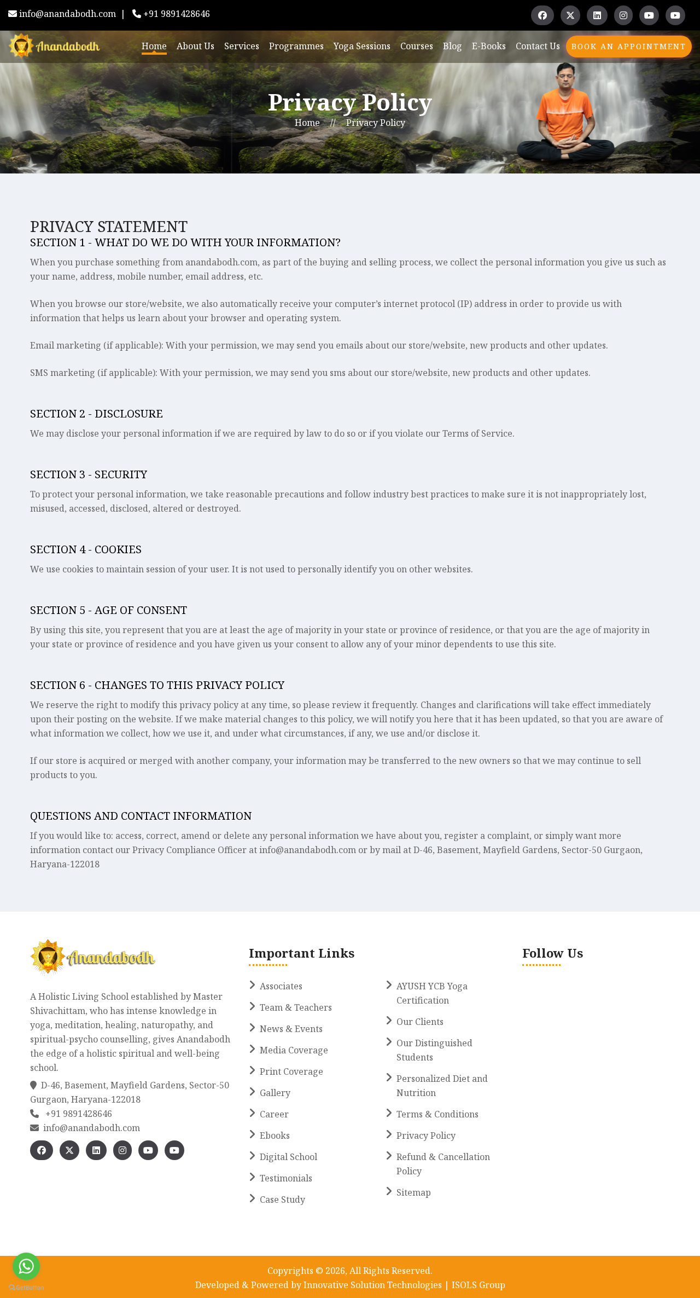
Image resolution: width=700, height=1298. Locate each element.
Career (274, 1114)
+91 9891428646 (176, 14)
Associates (281, 986)
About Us (195, 46)
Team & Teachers (296, 1007)
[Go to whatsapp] (26, 1266)
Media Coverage (294, 1050)
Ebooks (275, 1135)
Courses (416, 46)
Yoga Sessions (362, 46)
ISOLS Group (477, 1285)
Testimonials (286, 1178)
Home (154, 46)
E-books (489, 46)
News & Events (291, 1029)
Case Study (282, 1199)
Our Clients (420, 1022)
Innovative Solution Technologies (374, 1285)
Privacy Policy (375, 123)
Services (241, 46)
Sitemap (413, 1192)
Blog (452, 46)
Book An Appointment (628, 46)
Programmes (296, 46)
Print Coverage (291, 1071)
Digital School (288, 1157)
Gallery (275, 1093)
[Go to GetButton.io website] (26, 1287)
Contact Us (538, 46)
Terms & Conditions (437, 1114)
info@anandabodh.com (67, 14)
